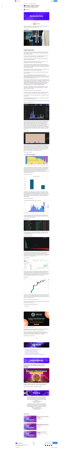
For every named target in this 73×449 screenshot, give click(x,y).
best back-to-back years (33, 81)
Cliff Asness (28, 274)
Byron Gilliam (27, 9)
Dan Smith (33, 215)
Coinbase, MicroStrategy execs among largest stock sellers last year (35, 354)
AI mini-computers (30, 83)
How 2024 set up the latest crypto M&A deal (31, 351)
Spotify (32, 386)
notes (37, 191)
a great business (38, 90)
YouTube (40, 386)
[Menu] (57, 1)
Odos (33, 327)
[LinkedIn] (47, 445)
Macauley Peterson (37, 295)
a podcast (43, 83)
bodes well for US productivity (39, 82)
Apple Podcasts (35, 386)
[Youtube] (49, 445)
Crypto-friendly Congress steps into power (31, 350)
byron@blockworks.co (30, 302)
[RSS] (51, 445)
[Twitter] (45, 445)
